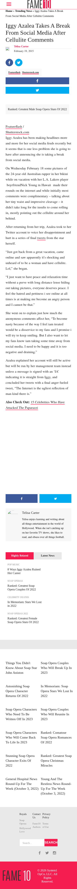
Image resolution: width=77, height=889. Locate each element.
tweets (41, 237)
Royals (23, 814)
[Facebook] (9, 62)
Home (9, 11)
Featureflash (14, 72)
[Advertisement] (38, 452)
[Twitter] (18, 62)
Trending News (23, 11)
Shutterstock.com (30, 72)
